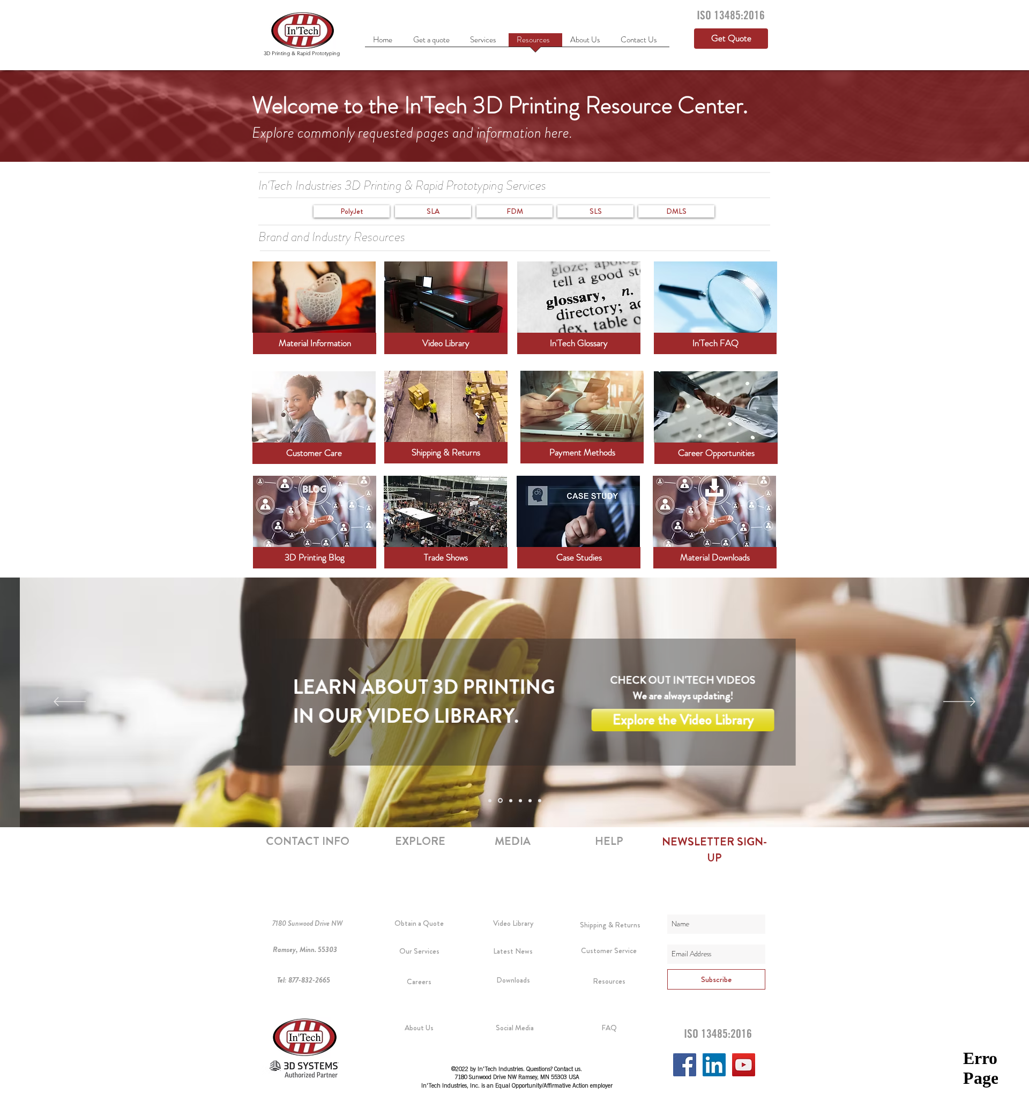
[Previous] (70, 702)
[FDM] (520, 800)
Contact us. (568, 1070)
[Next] (959, 702)
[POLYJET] (500, 800)
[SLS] (530, 800)
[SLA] (510, 800)
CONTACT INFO (307, 841)
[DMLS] (539, 800)
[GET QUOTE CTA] (489, 800)
